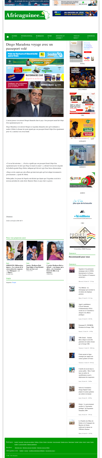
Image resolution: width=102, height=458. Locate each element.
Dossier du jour (64, 442)
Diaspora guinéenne (32, 444)
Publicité (22, 450)
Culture (80, 442)
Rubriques (40, 36)
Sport (50, 36)
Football (76, 442)
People (14, 282)
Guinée (14, 36)
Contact (26, 450)
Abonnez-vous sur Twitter (43, 447)
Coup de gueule (56, 442)
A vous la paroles (22, 444)
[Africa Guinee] (27, 15)
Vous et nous (76, 37)
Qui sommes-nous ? (50, 450)
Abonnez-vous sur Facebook (29, 447)
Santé (84, 442)
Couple (88, 442)
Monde (45, 442)
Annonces (91, 36)
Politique (37, 442)
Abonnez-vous (18, 447)
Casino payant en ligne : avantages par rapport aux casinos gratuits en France (86, 356)
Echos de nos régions (29, 442)
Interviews (49, 442)
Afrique (41, 442)
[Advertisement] (51, 27)
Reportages (71, 442)
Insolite (16, 444)
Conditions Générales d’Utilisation (37, 450)
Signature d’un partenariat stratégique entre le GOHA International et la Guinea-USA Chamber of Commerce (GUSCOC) (87, 273)
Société (16, 442)
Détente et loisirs (60, 37)
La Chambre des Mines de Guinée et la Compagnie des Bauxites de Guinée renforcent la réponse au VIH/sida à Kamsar (86, 425)
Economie (21, 442)
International (26, 36)
